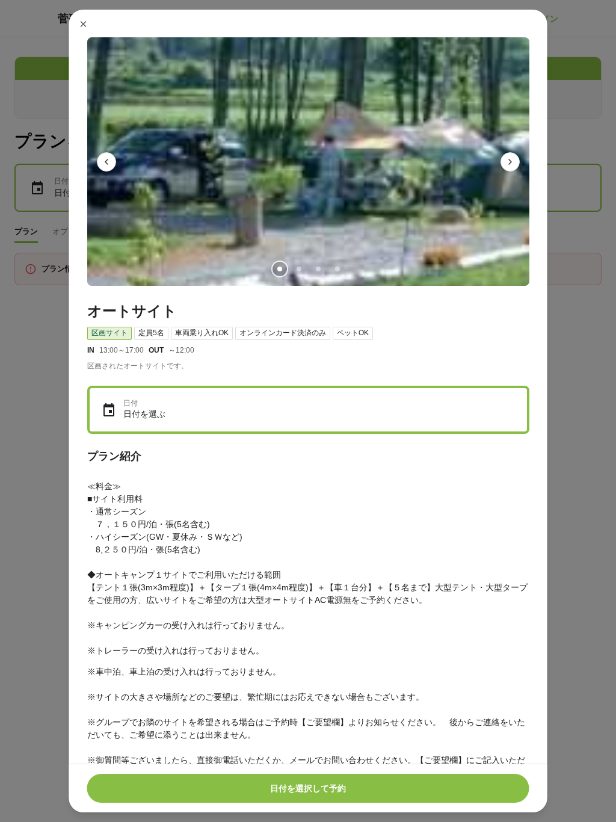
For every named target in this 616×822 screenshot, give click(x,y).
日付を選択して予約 (308, 788)
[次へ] (510, 162)
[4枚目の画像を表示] (337, 269)
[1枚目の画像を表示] (279, 269)
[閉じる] (83, 24)
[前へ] (106, 162)
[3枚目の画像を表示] (317, 269)
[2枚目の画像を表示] (298, 269)
